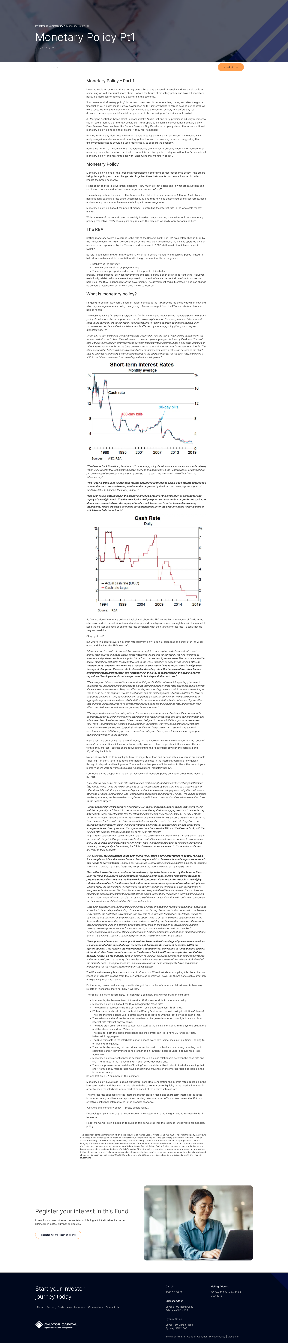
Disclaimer (233, 1336)
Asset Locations (152, 67)
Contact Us (189, 67)
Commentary (172, 67)
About (114, 67)
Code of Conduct (197, 1336)
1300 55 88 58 (174, 1292)
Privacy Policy (217, 1336)
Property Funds (130, 67)
